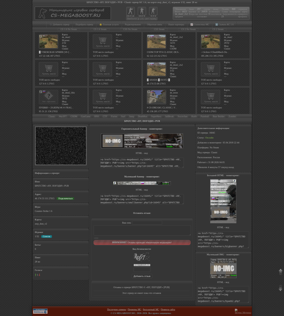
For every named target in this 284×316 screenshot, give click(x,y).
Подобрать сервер (84, 24)
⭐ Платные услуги (109, 24)
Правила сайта (168, 309)
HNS (96, 116)
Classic (52, 116)
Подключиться (65, 198)
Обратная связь (154, 24)
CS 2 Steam (218, 29)
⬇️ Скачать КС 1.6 (224, 24)
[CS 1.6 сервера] (130, 16)
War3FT (63, 116)
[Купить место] (102, 47)
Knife (194, 116)
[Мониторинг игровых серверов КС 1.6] (72, 18)
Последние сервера (116, 309)
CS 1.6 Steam (100, 29)
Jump (131, 116)
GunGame (85, 116)
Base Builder (219, 116)
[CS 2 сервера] (153, 16)
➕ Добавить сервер (59, 24)
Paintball (205, 116)
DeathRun (142, 116)
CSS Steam (159, 29)
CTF (105, 116)
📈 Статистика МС (199, 24)
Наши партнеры (176, 24)
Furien (114, 116)
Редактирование (133, 24)
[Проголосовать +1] (35, 274)
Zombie (232, 116)
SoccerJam (183, 116)
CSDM (74, 116)
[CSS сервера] (142, 16)
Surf (123, 116)
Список (46, 236)
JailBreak (169, 116)
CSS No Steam (130, 29)
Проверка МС (134, 309)
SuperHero (156, 116)
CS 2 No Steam (188, 29)
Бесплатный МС (151, 309)
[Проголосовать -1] (39, 274)
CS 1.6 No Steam (69, 29)
